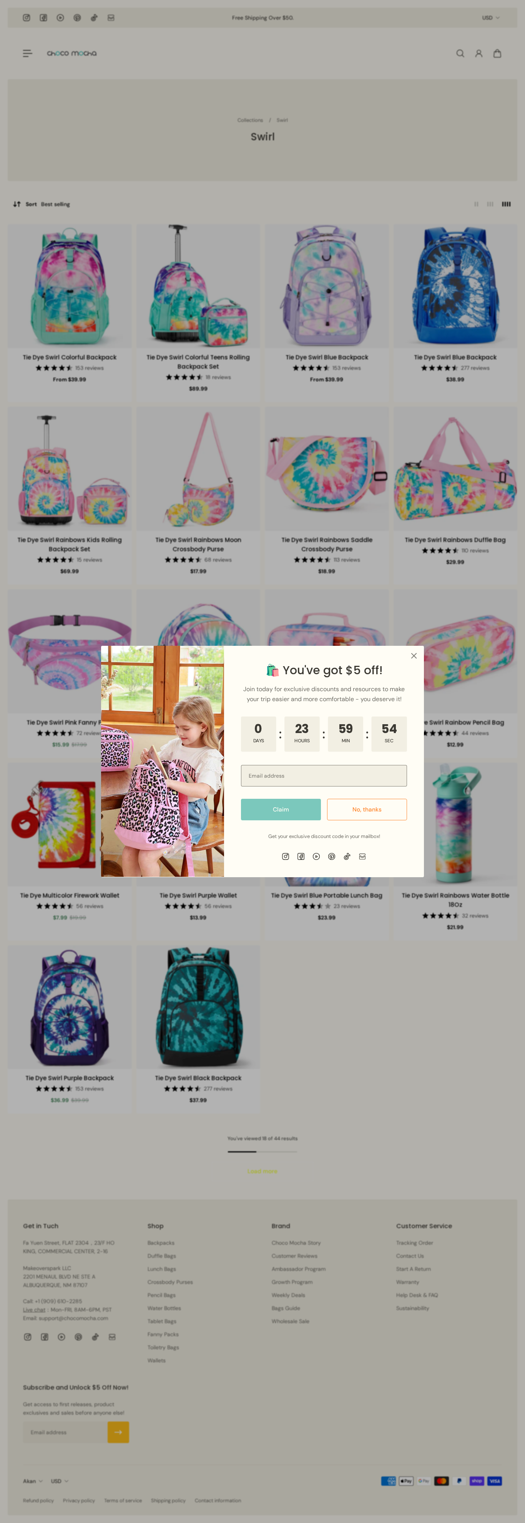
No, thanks (367, 809)
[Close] (414, 656)
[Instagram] (285, 856)
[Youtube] (316, 856)
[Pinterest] (332, 856)
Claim (281, 809)
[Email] (362, 856)
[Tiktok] (347, 856)
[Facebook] (301, 856)
